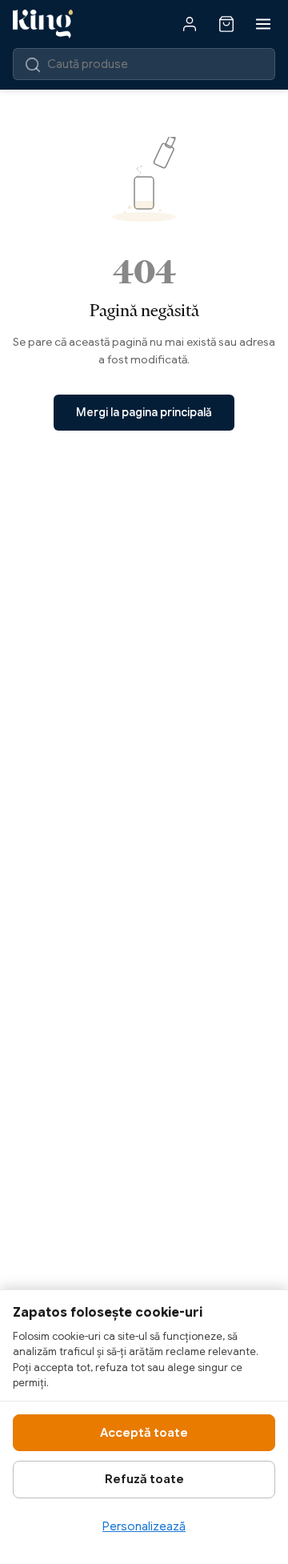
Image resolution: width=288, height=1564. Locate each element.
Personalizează (144, 1526)
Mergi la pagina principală (144, 412)
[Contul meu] (190, 24)
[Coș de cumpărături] (226, 24)
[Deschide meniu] (263, 24)
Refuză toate (144, 1479)
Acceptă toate (144, 1433)
